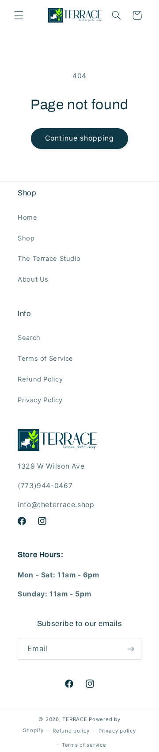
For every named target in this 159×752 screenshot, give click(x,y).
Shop (26, 238)
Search (29, 338)
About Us (33, 279)
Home (28, 217)
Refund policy (71, 731)
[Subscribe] (131, 649)
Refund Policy (40, 379)
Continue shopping (79, 138)
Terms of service (84, 745)
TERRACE (74, 719)
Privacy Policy (40, 400)
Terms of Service (45, 359)
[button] (18, 15)
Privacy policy (117, 731)
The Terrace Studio (49, 259)
